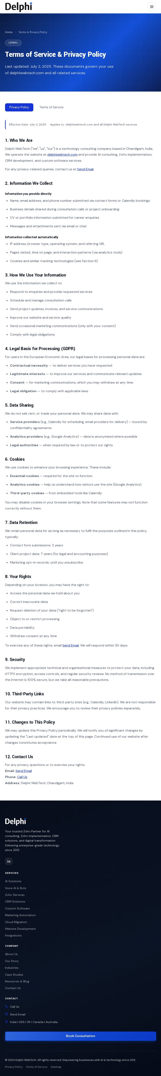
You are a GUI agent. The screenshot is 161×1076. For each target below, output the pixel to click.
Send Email (85, 169)
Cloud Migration (16, 922)
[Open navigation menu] (152, 7)
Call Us (22, 777)
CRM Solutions (15, 901)
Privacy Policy (14, 1067)
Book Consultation (80, 1036)
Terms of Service (36, 1067)
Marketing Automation (20, 915)
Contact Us (13, 988)
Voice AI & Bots (15, 888)
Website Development (20, 929)
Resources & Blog (17, 981)
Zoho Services (15, 895)
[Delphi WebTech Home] (18, 6)
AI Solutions (13, 881)
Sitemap (56, 1067)
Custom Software (17, 908)
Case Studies (14, 974)
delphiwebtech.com (62, 154)
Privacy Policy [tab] (19, 107)
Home (9, 32)
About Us (11, 954)
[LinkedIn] (9, 861)
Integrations (13, 935)
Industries (11, 968)
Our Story (12, 961)
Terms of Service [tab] (51, 107)
